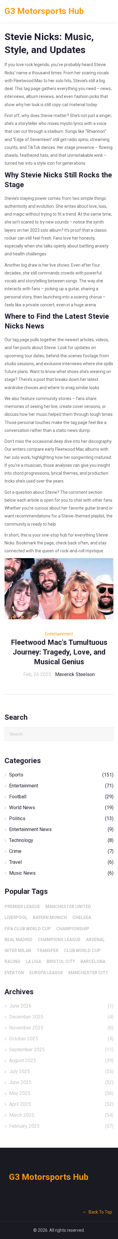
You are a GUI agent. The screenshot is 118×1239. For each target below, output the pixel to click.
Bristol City (61, 961)
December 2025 (61, 1017)
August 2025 (61, 1060)
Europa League (46, 972)
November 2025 (61, 1028)
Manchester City (88, 972)
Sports (61, 775)
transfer (47, 950)
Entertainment (59, 633)
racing (12, 961)
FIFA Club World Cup (28, 928)
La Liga (33, 961)
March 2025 (61, 1115)
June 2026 (61, 1006)
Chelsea (81, 917)
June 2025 (61, 1082)
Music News (61, 873)
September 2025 (61, 1049)
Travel (61, 862)
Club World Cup (82, 950)
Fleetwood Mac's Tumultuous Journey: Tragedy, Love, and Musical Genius (59, 652)
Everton (14, 972)
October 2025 (61, 1039)
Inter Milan (18, 950)
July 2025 (61, 1071)
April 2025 (61, 1104)
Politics (61, 818)
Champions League (59, 939)
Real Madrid (18, 939)
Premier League (22, 906)
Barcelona (92, 961)
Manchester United (68, 906)
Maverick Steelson (75, 674)
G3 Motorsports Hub (44, 11)
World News (61, 807)
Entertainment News (61, 829)
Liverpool (16, 917)
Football (61, 797)
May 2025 (61, 1093)
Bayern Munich (50, 917)
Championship (72, 928)
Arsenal (95, 939)
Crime (61, 851)
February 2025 (61, 1126)
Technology (61, 840)
